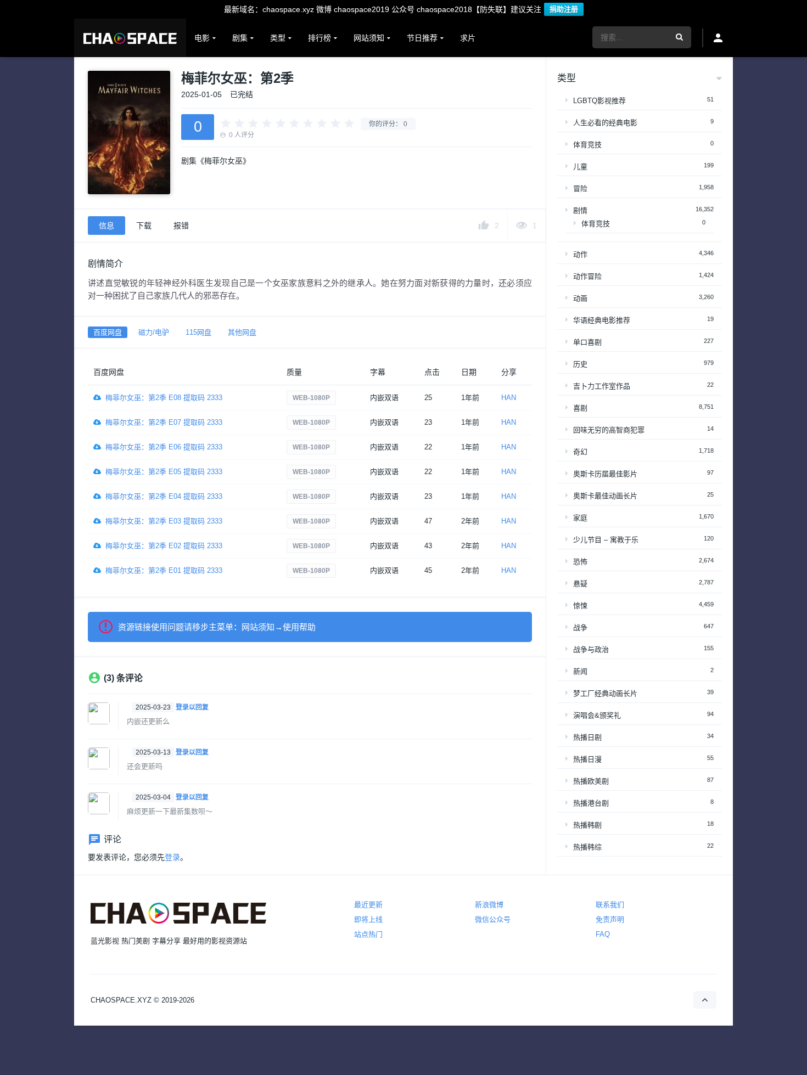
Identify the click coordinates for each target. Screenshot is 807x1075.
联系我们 (610, 904)
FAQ (603, 934)
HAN (508, 397)
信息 (106, 225)
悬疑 (580, 583)
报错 (181, 225)
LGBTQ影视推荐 (599, 101)
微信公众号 (493, 919)
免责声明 (610, 919)
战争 (580, 627)
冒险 (580, 188)
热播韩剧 (587, 825)
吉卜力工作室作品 (601, 386)
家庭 (580, 518)
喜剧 (580, 408)
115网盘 (198, 332)
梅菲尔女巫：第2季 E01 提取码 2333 (163, 570)
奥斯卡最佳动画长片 (605, 496)
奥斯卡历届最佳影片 (605, 474)
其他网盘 (242, 332)
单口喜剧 (587, 342)
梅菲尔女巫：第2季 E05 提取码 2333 (163, 472)
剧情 (580, 210)
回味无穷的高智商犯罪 (609, 430)
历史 (580, 364)
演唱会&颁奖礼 (597, 715)
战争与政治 (591, 649)
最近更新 (368, 904)
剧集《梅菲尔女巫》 (215, 160)
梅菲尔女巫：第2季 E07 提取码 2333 (163, 422)
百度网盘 (107, 332)
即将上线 (368, 919)
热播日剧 (587, 737)
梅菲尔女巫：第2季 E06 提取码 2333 (163, 447)
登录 (172, 857)
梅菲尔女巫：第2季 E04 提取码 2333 (163, 496)
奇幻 (580, 452)
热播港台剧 (591, 803)
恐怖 (580, 562)
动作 (580, 254)
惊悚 (580, 605)
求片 (467, 37)
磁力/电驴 (153, 332)
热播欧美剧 (591, 781)
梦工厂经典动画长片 (605, 693)
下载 (144, 225)
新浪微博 (489, 904)
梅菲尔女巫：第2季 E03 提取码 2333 (163, 521)
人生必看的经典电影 (605, 123)
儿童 (580, 166)
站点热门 (368, 934)
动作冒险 (587, 276)
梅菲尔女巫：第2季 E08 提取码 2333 (163, 397)
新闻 (580, 671)
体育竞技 (587, 144)
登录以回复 (192, 707)
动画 (580, 298)
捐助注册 (564, 9)
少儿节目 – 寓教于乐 (605, 540)
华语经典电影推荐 (601, 320)
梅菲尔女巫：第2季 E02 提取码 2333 (163, 546)
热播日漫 (587, 759)
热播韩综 (587, 847)
